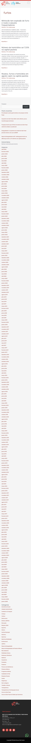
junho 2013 (4, 451)
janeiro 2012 (4, 490)
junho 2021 (4, 246)
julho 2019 (4, 297)
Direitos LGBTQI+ (6, 620)
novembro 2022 (5, 220)
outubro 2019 (5, 290)
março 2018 (4, 320)
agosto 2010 (5, 529)
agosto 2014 (5, 419)
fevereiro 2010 (5, 543)
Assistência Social (6, 606)
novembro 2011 (5, 495)
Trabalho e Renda (6, 685)
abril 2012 (4, 483)
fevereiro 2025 (5, 167)
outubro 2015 (5, 386)
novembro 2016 (5, 356)
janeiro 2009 (5, 573)
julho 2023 (4, 202)
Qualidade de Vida (6, 673)
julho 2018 (4, 310)
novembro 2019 (5, 287)
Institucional (5, 641)
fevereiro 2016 (5, 377)
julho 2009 (4, 560)
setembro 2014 (5, 416)
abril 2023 (4, 209)
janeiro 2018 (4, 324)
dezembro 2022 (5, 218)
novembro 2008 (5, 578)
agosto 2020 (5, 266)
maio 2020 (4, 273)
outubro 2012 (5, 470)
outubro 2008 (5, 580)
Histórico (4, 27)
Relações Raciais (6, 676)
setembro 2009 (5, 555)
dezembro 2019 (5, 285)
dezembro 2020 (5, 257)
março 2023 (4, 211)
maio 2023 (4, 207)
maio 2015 (4, 398)
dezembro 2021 (5, 236)
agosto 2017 (4, 336)
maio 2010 (4, 536)
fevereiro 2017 (5, 350)
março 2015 (4, 403)
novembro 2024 (5, 174)
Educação (4, 623)
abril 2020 (4, 276)
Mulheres (4, 657)
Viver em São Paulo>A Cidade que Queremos (12, 694)
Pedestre (4, 664)
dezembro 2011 (5, 493)
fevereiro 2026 (5, 151)
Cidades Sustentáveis (7, 609)
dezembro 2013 (5, 437)
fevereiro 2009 (5, 571)
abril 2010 (4, 539)
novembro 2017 (5, 329)
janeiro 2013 (4, 463)
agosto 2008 (5, 585)
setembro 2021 (5, 243)
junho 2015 (4, 396)
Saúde (3, 678)
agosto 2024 (5, 181)
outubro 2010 (5, 525)
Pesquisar (4, 104)
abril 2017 (4, 345)
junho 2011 (4, 506)
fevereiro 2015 (5, 405)
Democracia (4, 618)
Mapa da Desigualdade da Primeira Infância (12, 648)
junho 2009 (4, 562)
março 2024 (4, 190)
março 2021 (4, 250)
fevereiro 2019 (5, 308)
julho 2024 (4, 183)
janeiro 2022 (5, 234)
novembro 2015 (5, 384)
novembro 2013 (5, 440)
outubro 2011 (5, 497)
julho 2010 (4, 532)
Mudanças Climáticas (7, 655)
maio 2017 (4, 343)
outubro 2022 (5, 223)
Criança (3, 613)
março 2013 (4, 458)
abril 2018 (4, 317)
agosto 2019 (5, 294)
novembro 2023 (5, 195)
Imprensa (4, 636)
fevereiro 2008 (5, 599)
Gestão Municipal (6, 632)
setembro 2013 (5, 444)
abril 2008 (4, 594)
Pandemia (4, 662)
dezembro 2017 (5, 327)
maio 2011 (4, 509)
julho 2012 (4, 476)
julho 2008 (4, 587)
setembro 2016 (5, 361)
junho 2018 (4, 313)
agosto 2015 (5, 391)
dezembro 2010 (5, 520)
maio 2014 (4, 426)
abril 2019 (4, 303)
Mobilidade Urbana (6, 653)
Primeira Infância (6, 669)
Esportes (4, 627)
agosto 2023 (5, 200)
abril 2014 (4, 428)
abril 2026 (4, 149)
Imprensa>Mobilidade (7, 639)
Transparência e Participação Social (10, 690)
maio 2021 (4, 248)
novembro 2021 (5, 239)
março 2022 (4, 232)
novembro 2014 (5, 412)
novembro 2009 (5, 550)
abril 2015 (4, 400)
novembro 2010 (5, 523)
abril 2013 (4, 456)
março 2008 (4, 596)
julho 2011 (4, 504)
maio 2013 (4, 453)
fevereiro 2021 (5, 253)
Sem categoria (5, 683)
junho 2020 (4, 271)
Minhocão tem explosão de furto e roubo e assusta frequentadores (15, 23)
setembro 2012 (5, 472)
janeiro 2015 (4, 407)
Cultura (3, 616)
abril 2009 (4, 566)
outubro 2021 (5, 241)
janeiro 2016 (4, 380)
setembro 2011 (5, 499)
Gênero (3, 630)
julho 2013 (4, 449)
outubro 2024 (5, 177)
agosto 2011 (4, 502)
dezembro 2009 (5, 548)
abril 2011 (4, 511)
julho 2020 (4, 269)
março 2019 (4, 306)
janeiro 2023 (5, 216)
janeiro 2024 (5, 193)
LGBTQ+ (3, 643)
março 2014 (4, 430)
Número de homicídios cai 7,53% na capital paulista (15, 48)
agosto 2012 (5, 474)
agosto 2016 (5, 363)
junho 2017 (4, 340)
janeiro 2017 (4, 352)
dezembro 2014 (5, 410)
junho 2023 (4, 204)
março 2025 (4, 165)
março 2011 (4, 513)
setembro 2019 (5, 292)
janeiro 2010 (4, 546)
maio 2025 (4, 160)
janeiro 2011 (4, 518)
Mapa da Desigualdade (7, 646)
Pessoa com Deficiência (7, 666)
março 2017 (4, 347)
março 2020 (4, 278)
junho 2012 (4, 479)
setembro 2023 (5, 197)
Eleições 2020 (5, 625)
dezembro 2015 (5, 382)
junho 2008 (4, 589)
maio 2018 (4, 315)
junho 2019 (4, 299)
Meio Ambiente (5, 650)
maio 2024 (4, 188)
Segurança (4, 680)
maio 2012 (4, 481)
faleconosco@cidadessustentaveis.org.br (11, 724)
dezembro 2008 (5, 576)
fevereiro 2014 (5, 433)
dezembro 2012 (5, 465)
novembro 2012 (5, 467)
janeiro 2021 (4, 255)
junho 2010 (4, 534)
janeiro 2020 (5, 283)
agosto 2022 (5, 227)
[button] (28, 2)
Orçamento (4, 659)
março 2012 (4, 486)
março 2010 (4, 541)
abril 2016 (4, 373)
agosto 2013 (5, 446)
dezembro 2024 (5, 172)
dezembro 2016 (5, 354)
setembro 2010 (5, 527)
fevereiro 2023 (5, 213)
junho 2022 (4, 230)
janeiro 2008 (5, 601)
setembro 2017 (5, 333)
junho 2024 (4, 186)
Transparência (5, 687)
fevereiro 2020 (5, 280)
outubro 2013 (5, 442)
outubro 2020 (5, 262)
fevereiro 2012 (5, 488)
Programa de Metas (6, 671)
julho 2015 (4, 393)
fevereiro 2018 (5, 322)
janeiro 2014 (4, 435)
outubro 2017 (5, 331)
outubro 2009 (5, 553)
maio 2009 (4, 564)
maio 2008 (4, 592)
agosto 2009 (5, 557)
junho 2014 (4, 423)
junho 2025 (4, 158)
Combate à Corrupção (7, 611)
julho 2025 (4, 156)
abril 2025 (4, 163)
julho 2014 (4, 421)
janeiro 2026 (5, 153)
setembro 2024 (5, 179)
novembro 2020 (5, 260)
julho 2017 (4, 338)
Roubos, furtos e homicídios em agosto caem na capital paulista (15, 75)
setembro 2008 (5, 583)
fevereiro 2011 (5, 516)
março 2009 (4, 569)
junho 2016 (4, 368)
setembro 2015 (5, 389)
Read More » (4, 41)
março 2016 (4, 375)
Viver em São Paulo (6, 692)
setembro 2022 (5, 225)
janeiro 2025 (5, 170)
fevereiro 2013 (5, 460)
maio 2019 (4, 301)
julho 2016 (4, 366)
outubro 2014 (5, 414)
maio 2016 (4, 370)
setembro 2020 (5, 264)
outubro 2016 (5, 359)
